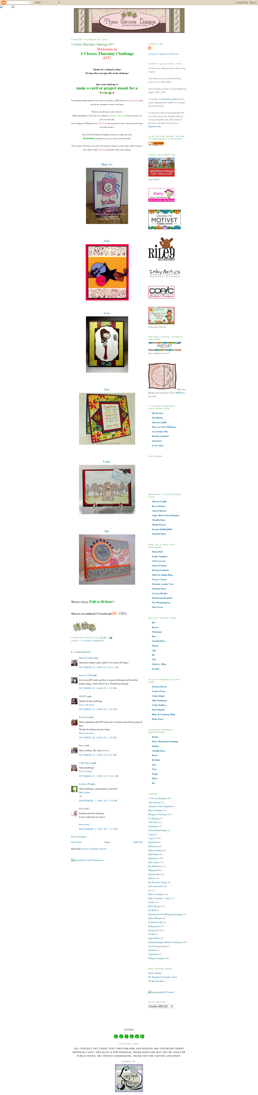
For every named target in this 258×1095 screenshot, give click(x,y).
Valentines (153, 954)
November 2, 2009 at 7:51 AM (98, 828)
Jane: (107, 241)
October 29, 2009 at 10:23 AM (98, 667)
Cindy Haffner (159, 705)
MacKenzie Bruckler (162, 597)
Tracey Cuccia (159, 579)
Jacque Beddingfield (162, 529)
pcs (149, 890)
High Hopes (154, 854)
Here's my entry (86, 733)
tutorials (152, 950)
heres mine (84, 824)
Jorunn (155, 668)
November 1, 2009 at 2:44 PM (98, 800)
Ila (153, 654)
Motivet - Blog (159, 664)
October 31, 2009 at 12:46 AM (98, 776)
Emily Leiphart (159, 556)
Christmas (153, 826)
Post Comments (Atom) (95, 848)
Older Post (138, 842)
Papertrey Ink (154, 126)
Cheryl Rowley (159, 510)
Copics (151, 838)
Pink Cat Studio (155, 894)
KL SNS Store (154, 866)
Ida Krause (157, 413)
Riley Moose (154, 906)
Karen (155, 627)
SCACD (152, 910)
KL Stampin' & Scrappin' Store (162, 977)
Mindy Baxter (159, 524)
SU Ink (151, 934)
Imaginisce (153, 858)
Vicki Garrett (158, 561)
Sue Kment (157, 417)
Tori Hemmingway (161, 602)
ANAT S (83, 696)
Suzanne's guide (169, 98)
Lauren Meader (160, 593)
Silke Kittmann (159, 700)
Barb (154, 755)
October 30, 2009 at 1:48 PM (98, 737)
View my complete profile (163, 54)
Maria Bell (157, 551)
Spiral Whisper (155, 918)
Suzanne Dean (159, 533)
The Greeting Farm (157, 946)
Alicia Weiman (159, 565)
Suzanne (159, 102)
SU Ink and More (156, 981)
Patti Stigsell (158, 709)
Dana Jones (157, 718)
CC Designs (154, 818)
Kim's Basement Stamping (165, 741)
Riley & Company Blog (163, 714)
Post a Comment (79, 836)
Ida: (107, 531)
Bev (154, 622)
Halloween (153, 846)
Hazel (81, 745)
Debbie (155, 746)
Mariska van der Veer (163, 584)
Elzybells (152, 842)
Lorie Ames (158, 445)
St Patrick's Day (155, 922)
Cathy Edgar (158, 695)
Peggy (155, 773)
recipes (151, 902)
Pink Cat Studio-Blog (162, 574)
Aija (154, 650)
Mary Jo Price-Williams (164, 426)
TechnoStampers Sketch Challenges (165, 942)
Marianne (157, 631)
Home (107, 842)
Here (107, 683)
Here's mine (84, 792)
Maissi (155, 645)
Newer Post (76, 842)
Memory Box (154, 874)
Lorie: (107, 461)
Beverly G (84, 717)
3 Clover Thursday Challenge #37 (92, 44)
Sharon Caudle (86, 657)
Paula (81, 808)
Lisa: (107, 313)
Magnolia (153, 870)
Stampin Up (154, 930)
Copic (151, 834)
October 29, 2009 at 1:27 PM (98, 688)
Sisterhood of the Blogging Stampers (165, 914)
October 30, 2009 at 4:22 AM (98, 709)
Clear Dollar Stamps (157, 830)
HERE (178, 392)
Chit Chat (153, 822)
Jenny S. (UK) (85, 675)
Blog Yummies (155, 810)
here (106, 750)
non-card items (155, 886)
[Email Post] (110, 638)
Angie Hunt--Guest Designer (166, 515)
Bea (154, 636)
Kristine (156, 759)
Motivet (152, 878)
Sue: (107, 389)
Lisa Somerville (160, 431)
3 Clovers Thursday (92, 641)
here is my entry (86, 704)
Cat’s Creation (85, 771)
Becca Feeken (158, 506)
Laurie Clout (158, 691)
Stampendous (154, 926)
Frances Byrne (159, 686)
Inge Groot (157, 607)
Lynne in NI (84, 783)
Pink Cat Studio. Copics (159, 898)
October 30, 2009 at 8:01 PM (98, 754)
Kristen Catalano (160, 436)
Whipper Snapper (156, 958)
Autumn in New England (160, 806)
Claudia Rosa (158, 519)
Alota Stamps (154, 802)
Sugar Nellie (154, 938)
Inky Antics (153, 862)
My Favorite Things (157, 882)
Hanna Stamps (155, 850)
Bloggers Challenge (157, 814)
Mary (155, 778)
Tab (154, 659)
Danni (155, 736)
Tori (154, 769)
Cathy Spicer (85, 762)
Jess (154, 764)
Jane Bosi (157, 440)
